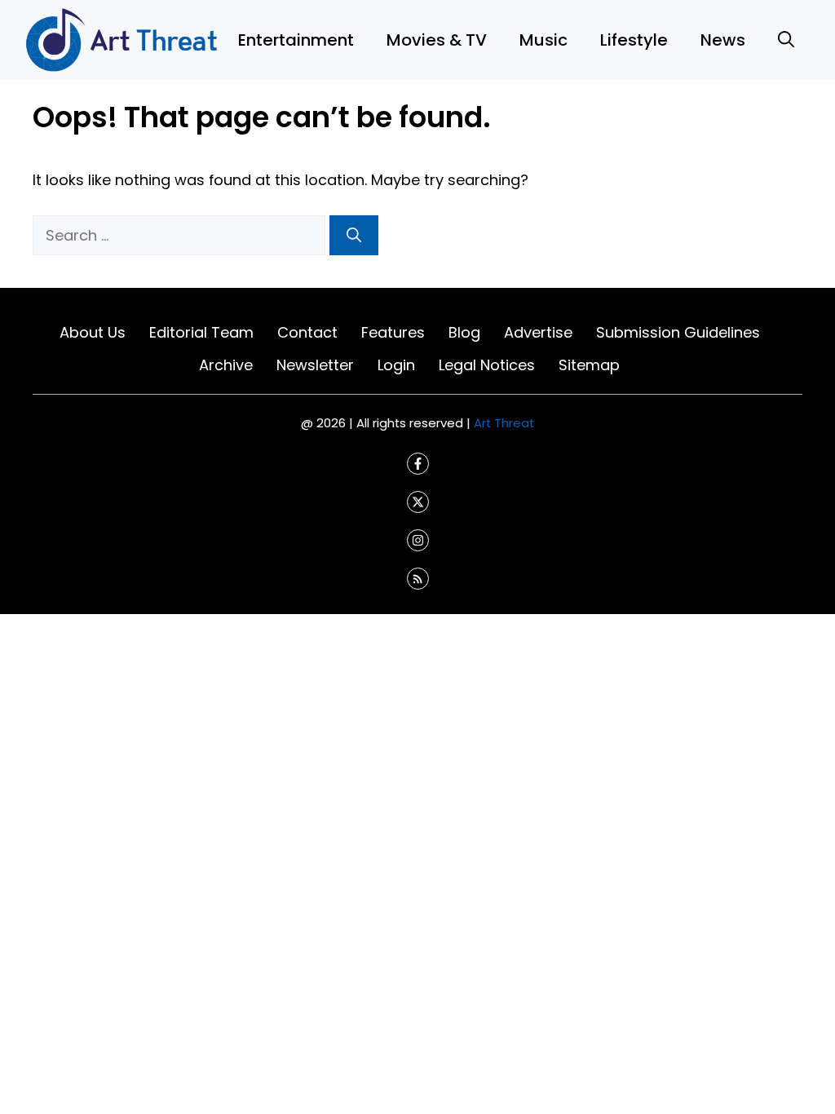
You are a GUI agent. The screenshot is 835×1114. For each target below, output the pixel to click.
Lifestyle (634, 40)
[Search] (353, 235)
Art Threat (504, 422)
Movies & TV (437, 40)
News (722, 40)
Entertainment (296, 40)
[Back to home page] (122, 39)
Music (543, 40)
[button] (786, 39)
